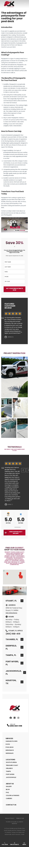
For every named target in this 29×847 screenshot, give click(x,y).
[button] (22, 577)
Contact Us (11, 805)
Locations (10, 759)
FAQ (7, 792)
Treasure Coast (12, 765)
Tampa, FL (11, 655)
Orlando (9, 768)
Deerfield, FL (11, 647)
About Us (10, 784)
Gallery (9, 786)
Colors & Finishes (12, 795)
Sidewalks (9, 753)
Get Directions (11, 613)
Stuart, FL (11, 600)
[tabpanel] (14, 397)
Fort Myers (10, 774)
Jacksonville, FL (14, 672)
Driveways (10, 750)
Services (9, 738)
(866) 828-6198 (16, 726)
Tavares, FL (12, 639)
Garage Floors (11, 741)
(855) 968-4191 (13, 633)
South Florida (11, 762)
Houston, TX (11, 682)
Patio (8, 744)
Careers (9, 798)
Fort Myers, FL (12, 663)
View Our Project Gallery (15, 532)
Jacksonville (11, 777)
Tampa (8, 771)
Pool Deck (10, 747)
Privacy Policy (9, 818)
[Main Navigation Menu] (25, 4)
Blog (8, 789)
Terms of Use (20, 818)
